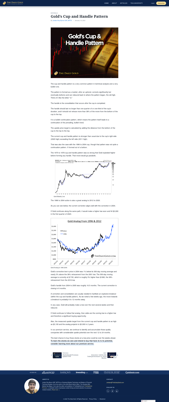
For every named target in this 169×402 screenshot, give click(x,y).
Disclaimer (102, 399)
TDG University (136, 3)
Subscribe (161, 3)
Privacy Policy (93, 399)
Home (106, 3)
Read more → (56, 390)
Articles (123, 3)
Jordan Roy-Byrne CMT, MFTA (62, 20)
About (114, 3)
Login (153, 3)
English (145, 401)
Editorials (54, 13)
